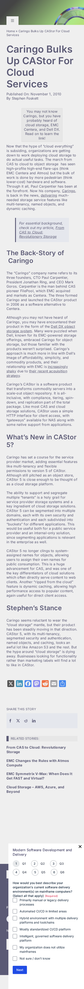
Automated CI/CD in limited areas (43, 911)
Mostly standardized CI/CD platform (45, 929)
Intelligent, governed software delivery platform (47, 938)
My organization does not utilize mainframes (42, 949)
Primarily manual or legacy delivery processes (44, 902)
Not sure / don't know (35, 958)
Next (19, 970)
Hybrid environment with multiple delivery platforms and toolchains (49, 920)
